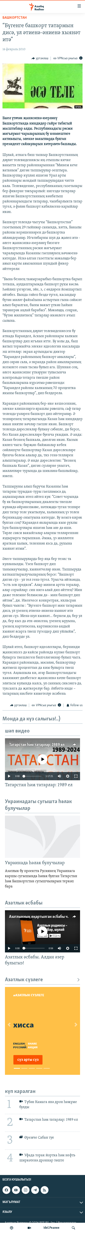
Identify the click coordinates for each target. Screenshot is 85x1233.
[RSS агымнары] (44, 1190)
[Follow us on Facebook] (6, 1190)
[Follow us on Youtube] (16, 1190)
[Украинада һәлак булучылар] (42, 837)
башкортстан (14, 18)
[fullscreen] (76, 776)
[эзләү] (73, 1228)
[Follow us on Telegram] (35, 1190)
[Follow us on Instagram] (26, 1190)
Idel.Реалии (51, 1228)
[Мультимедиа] (29, 1228)
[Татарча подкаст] (11, 1228)
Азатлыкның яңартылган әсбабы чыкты (43, 917)
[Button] (40, 58)
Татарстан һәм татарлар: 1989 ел (37, 745)
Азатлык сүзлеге (24, 980)
